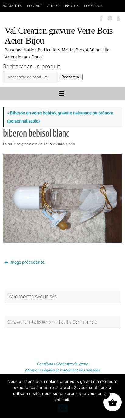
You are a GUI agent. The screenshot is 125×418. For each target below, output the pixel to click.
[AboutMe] (117, 18)
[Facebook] (100, 18)
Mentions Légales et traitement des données (62, 370)
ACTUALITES (12, 6)
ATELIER (53, 6)
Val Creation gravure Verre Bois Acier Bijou (59, 36)
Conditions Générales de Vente (62, 363)
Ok (62, 408)
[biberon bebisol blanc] (62, 198)
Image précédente (27, 262)
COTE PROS (93, 6)
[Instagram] (109, 18)
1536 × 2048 (53, 144)
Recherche (70, 77)
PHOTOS (72, 6)
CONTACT (34, 6)
